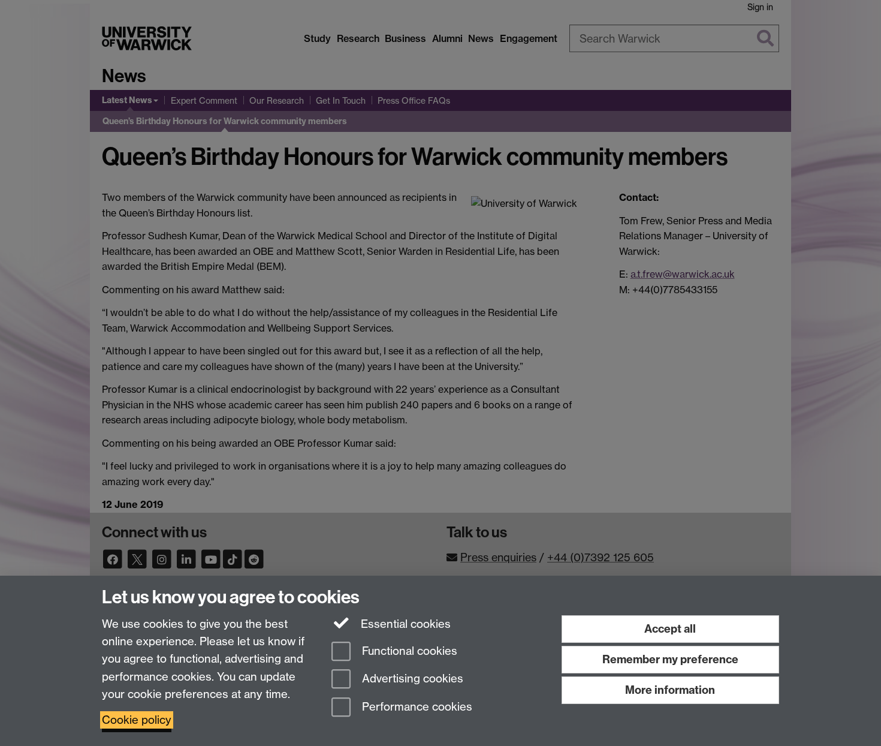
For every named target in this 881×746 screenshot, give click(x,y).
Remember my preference (670, 659)
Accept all (670, 629)
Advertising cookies (411, 679)
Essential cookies (404, 624)
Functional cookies (408, 651)
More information (670, 690)
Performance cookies (415, 707)
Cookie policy (136, 720)
